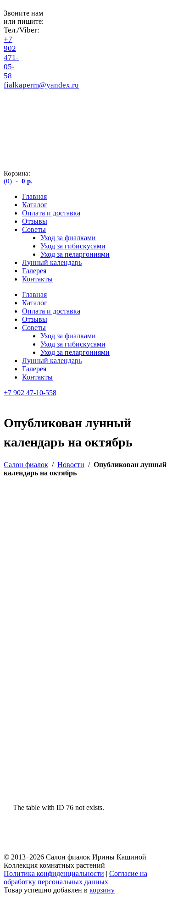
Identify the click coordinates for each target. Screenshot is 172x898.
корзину (102, 890)
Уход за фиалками (68, 238)
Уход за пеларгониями (75, 254)
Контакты (37, 279)
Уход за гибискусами (72, 246)
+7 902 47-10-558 (30, 393)
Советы (34, 229)
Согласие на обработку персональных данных (75, 878)
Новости (70, 464)
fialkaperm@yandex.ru (41, 85)
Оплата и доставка (51, 213)
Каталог (34, 205)
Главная (34, 196)
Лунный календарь (52, 262)
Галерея (34, 271)
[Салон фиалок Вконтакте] (10, 117)
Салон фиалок (26, 464)
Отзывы (34, 221)
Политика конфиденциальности (54, 873)
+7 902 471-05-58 (11, 57)
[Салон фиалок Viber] (10, 101)
